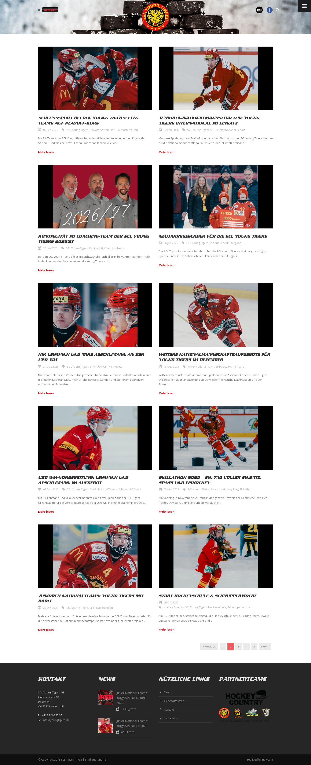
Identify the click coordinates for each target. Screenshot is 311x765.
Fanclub (215, 243)
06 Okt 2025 (171, 602)
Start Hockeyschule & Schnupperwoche (208, 595)
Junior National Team (201, 366)
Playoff (94, 130)
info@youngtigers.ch (56, 720)
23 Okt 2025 (50, 608)
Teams (168, 692)
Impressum (171, 718)
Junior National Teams (231, 130)
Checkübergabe (231, 243)
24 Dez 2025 (50, 366)
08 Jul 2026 (127, 732)
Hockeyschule (217, 607)
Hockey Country (174, 607)
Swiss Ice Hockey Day (224, 489)
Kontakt (169, 709)
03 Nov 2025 (171, 489)
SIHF (213, 130)
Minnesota (115, 366)
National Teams (107, 489)
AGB (79, 759)
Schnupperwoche (238, 607)
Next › (265, 646)
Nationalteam (105, 608)
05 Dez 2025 (50, 489)
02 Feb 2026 (171, 130)
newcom (267, 759)
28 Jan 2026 (50, 248)
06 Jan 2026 (171, 243)
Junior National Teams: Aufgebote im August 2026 (132, 698)
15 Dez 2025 (171, 366)
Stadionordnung (95, 759)
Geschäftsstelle (174, 701)
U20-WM (102, 366)
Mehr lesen (46, 152)
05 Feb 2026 (50, 130)
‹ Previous (209, 646)
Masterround (129, 130)
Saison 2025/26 (110, 130)
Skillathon (245, 489)
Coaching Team (114, 248)
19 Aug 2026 (128, 709)
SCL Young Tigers (77, 130)
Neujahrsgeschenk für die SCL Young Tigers (213, 236)
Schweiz (123, 489)
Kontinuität (96, 248)
